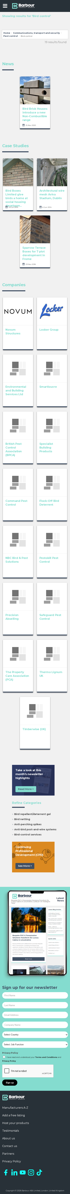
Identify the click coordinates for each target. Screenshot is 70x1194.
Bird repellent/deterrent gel (32, 814)
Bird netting (22, 819)
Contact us (9, 1146)
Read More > (26, 789)
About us (8, 1138)
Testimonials (10, 1130)
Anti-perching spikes (27, 824)
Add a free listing (13, 1115)
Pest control (10, 36)
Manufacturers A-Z (15, 1107)
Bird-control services (27, 834)
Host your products (15, 1123)
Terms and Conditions (46, 1057)
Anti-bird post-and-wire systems (35, 829)
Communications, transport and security (36, 33)
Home (6, 33)
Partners (8, 1153)
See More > (25, 865)
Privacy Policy (10, 1053)
